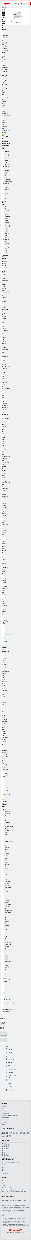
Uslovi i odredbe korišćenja (9, 1115)
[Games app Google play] (15, 1146)
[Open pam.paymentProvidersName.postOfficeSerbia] (5, 1173)
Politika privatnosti (7, 1111)
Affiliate (4, 1124)
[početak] (6, 4)
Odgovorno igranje (7, 1108)
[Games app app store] (15, 1150)
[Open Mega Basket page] (3, 1133)
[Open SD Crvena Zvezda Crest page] (24, 1133)
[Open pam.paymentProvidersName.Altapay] (5, 1167)
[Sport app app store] (15, 1148)
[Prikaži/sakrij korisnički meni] (18, 4)
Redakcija (4, 1120)
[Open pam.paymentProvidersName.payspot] (5, 1170)
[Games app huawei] (15, 1155)
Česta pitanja (5, 1180)
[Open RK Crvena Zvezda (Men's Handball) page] (7, 1136)
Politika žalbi (5, 1117)
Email (3, 1185)
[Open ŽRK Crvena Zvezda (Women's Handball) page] (3, 1136)
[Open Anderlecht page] (7, 1133)
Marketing (4, 1122)
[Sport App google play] (15, 1144)
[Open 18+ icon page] (3, 1214)
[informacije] (8, 622)
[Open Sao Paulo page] (10, 1133)
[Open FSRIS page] (10, 1136)
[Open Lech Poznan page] (17, 1133)
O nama (4, 1106)
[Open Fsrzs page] (21, 1133)
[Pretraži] (16, 4)
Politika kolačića (6, 1113)
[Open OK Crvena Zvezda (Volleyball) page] (28, 1133)
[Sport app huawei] (15, 1153)
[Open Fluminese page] (14, 1133)
